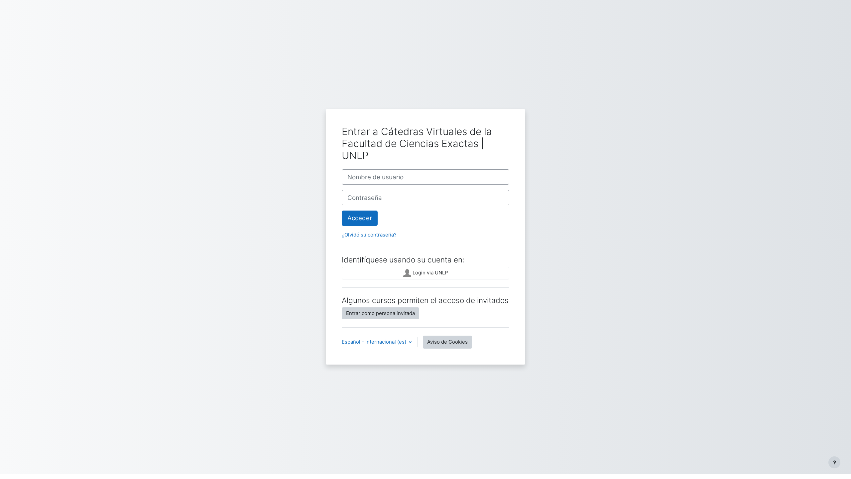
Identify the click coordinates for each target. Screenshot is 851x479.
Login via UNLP (429, 272)
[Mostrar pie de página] (834, 462)
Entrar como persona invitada (380, 313)
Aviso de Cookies (447, 342)
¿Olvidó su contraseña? (369, 235)
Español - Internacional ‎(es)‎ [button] (375, 342)
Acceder (359, 218)
